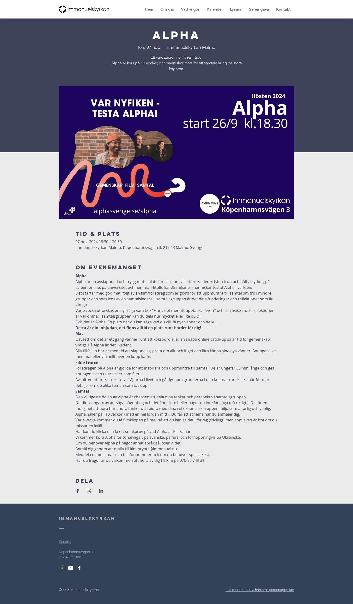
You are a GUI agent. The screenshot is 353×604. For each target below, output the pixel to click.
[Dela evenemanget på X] (89, 491)
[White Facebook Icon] (79, 568)
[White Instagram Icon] (62, 568)
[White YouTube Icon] (70, 568)
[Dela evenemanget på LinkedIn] (101, 491)
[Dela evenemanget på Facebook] (77, 491)
